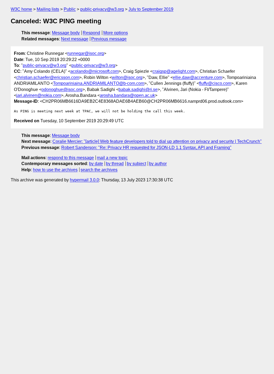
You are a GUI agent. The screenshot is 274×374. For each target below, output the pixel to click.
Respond (91, 32)
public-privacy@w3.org (102, 9)
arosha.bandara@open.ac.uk (127, 95)
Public (70, 9)
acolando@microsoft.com (94, 71)
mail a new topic (112, 157)
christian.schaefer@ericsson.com (47, 77)
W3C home (21, 9)
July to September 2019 (150, 9)
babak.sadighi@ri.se (138, 89)
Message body (66, 32)
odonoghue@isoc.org (61, 89)
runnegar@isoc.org (85, 53)
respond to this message (71, 157)
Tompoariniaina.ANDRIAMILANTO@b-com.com (98, 83)
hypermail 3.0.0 (84, 180)
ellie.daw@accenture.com (197, 77)
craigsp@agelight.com (174, 71)
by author (158, 163)
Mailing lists (48, 9)
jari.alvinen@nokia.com (38, 95)
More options (115, 32)
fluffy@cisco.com (215, 83)
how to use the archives (55, 169)
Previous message (109, 39)
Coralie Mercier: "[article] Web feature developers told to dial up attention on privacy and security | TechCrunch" (157, 141)
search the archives (99, 169)
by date (96, 163)
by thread (115, 163)
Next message (74, 39)
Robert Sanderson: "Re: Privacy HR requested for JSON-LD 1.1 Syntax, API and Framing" (146, 147)
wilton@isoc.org (127, 77)
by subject (136, 163)
